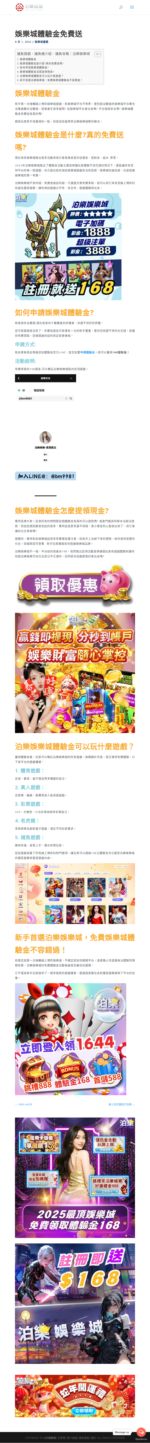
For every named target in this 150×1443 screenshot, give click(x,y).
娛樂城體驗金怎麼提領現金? (37, 71)
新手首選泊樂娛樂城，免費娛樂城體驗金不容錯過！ (51, 80)
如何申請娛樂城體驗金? (34, 67)
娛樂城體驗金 (28, 59)
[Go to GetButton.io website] (141, 1439)
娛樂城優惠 (41, 41)
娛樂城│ (53, 1438)
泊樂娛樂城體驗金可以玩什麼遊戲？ (42, 76)
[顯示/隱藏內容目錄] (96, 54)
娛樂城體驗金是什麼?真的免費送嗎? (42, 63)
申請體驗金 (87, 352)
